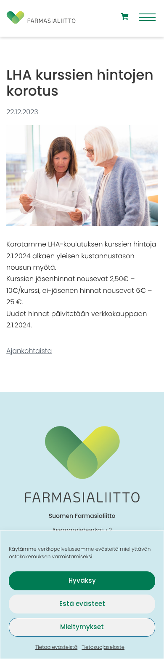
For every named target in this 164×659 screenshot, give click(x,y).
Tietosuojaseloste (103, 647)
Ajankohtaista (29, 351)
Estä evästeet (82, 603)
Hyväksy (82, 580)
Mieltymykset (82, 626)
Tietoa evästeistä (56, 647)
